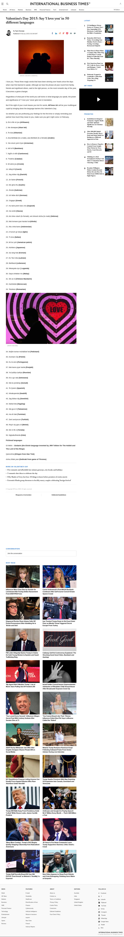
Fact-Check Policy (55, 914)
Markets (20, 10)
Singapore (77, 899)
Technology (4, 911)
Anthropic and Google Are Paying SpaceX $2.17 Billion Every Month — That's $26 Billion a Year (59, 813)
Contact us (53, 896)
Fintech (28, 923)
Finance (28, 905)
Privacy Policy (54, 902)
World (5, 10)
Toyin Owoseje (19, 31)
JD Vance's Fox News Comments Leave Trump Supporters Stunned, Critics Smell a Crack (58, 845)
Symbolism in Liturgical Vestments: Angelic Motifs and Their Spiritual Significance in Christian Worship (95, 122)
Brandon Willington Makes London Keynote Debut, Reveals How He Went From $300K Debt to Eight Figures (95, 171)
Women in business (31, 914)
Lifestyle (73, 10)
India (75, 896)
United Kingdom (78, 902)
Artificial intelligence (31, 911)
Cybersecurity (29, 908)
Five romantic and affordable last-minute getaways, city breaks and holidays (34, 470)
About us (52, 893)
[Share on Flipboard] (63, 33)
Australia (76, 893)
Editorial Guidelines (59, 495)
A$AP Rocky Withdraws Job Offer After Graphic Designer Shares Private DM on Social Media (20, 750)
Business (28, 10)
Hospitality (29, 896)
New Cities (29, 920)
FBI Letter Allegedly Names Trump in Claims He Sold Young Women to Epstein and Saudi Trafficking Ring (22, 655)
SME (35, 10)
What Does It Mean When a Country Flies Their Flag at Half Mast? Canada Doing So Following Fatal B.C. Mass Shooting (95, 54)
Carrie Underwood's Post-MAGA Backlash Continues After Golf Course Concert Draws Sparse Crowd (59, 592)
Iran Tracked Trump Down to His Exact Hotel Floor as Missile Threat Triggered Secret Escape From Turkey (59, 623)
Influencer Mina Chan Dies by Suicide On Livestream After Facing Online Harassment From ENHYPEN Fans (22, 592)
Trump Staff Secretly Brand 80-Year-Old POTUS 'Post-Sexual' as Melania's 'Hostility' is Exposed (23, 876)
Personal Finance (45, 10)
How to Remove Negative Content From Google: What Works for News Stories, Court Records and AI (95, 148)
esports (28, 917)
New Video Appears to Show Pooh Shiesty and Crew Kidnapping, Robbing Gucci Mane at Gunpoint (59, 876)
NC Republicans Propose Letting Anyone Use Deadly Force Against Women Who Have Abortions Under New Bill (23, 781)
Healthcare (29, 899)
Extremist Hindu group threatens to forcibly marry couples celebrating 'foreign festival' (39, 480)
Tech (54, 10)
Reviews (81, 10)
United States (78, 905)
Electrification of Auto (32, 902)
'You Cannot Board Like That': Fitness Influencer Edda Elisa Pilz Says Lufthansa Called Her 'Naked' (58, 718)
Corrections (53, 908)
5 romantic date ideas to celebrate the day (22, 473)
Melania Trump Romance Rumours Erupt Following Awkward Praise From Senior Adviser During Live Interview (58, 750)
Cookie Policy (54, 905)
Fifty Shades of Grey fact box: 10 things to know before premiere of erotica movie (37, 477)
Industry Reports (30, 926)
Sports (3, 920)
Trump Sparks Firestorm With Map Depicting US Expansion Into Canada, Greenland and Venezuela (59, 781)
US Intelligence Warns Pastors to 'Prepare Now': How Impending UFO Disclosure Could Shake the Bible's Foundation (95, 29)
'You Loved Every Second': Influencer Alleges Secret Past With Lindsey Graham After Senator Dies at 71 (22, 718)
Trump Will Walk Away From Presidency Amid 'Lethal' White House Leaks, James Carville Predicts (22, 813)
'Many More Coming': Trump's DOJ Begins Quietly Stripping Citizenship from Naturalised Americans (22, 845)
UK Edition (117, 10)
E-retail (28, 893)
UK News (12, 10)
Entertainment (63, 10)
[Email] (71, 33)
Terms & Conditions (55, 899)
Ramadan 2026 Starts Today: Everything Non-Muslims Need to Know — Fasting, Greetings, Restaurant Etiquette (95, 41)
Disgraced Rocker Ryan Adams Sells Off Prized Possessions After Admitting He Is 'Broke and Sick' (21, 623)
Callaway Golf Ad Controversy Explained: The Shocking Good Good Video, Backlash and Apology (59, 655)
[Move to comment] (74, 33)
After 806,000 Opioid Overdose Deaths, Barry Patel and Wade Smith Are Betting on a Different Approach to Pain (95, 135)
